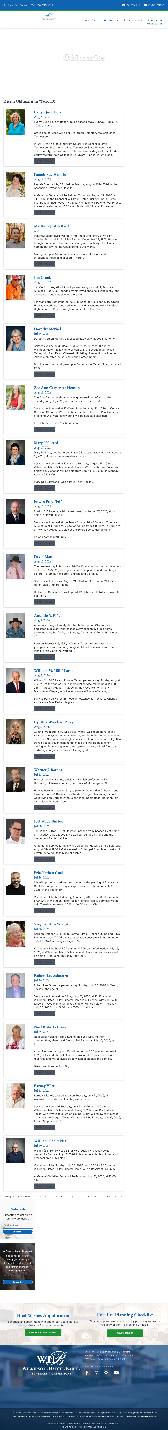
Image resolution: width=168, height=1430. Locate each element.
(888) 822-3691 (103, 1355)
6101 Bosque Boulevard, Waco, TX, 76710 (105, 1359)
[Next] (121, 1196)
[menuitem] (90, 20)
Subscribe (18, 1232)
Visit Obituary (44, 161)
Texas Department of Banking (99, 1366)
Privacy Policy (69, 1427)
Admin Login (99, 1427)
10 (95, 1197)
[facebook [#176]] (87, 1373)
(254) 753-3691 (126, 1355)
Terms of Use (85, 1427)
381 (115, 1197)
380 (108, 1197)
